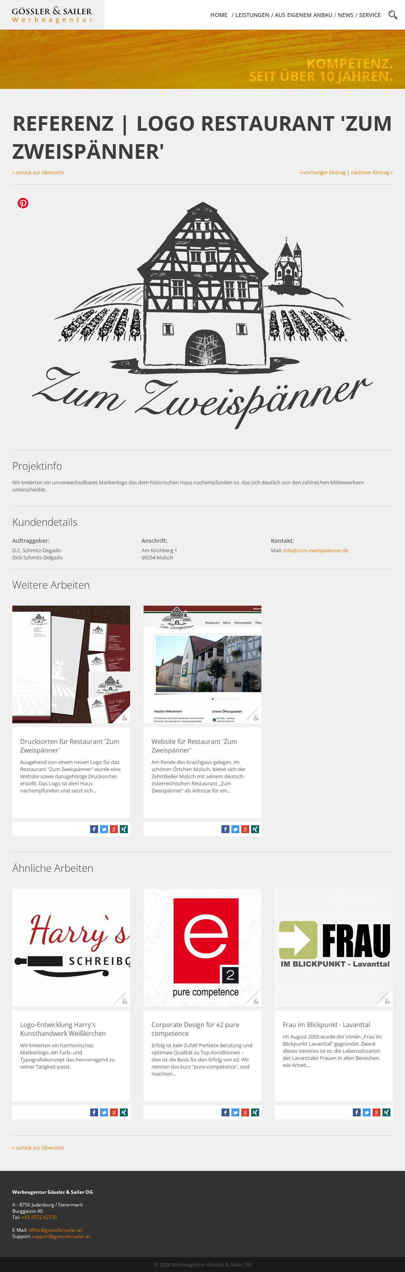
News (346, 15)
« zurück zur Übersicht (38, 172)
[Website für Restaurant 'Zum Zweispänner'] (202, 721)
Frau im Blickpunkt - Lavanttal (326, 1024)
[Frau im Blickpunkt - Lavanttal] (334, 1004)
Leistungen (252, 15)
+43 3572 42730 (39, 1217)
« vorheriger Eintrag (323, 172)
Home (218, 15)
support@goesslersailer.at (61, 1236)
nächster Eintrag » (372, 172)
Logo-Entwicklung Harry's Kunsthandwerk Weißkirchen (63, 1029)
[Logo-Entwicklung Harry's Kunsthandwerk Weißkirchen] (71, 1004)
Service (370, 15)
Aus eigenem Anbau (303, 15)
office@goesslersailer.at (55, 1230)
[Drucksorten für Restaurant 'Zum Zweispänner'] (71, 721)
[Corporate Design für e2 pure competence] (202, 1004)
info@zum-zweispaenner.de (315, 550)
